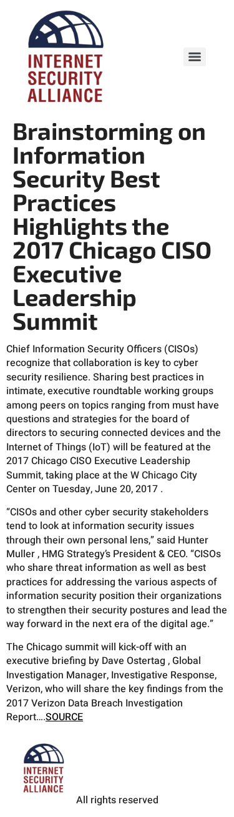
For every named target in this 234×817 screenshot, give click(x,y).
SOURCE (64, 717)
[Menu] (194, 56)
